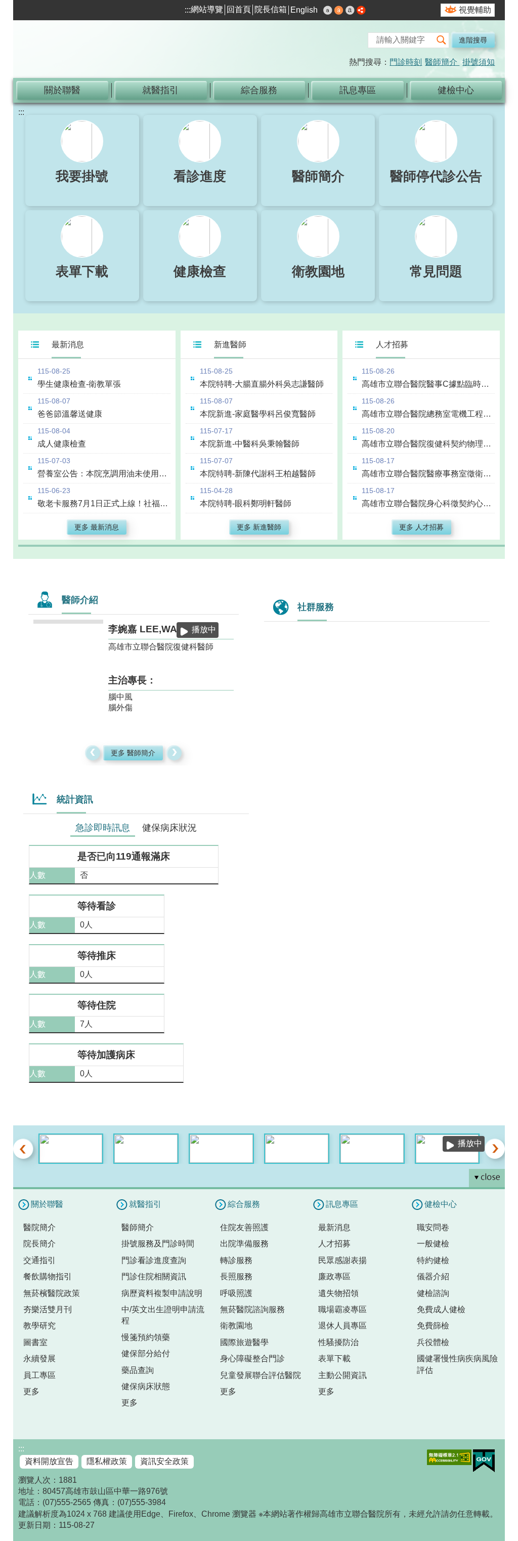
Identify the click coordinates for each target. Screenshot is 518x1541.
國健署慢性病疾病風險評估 (457, 1364)
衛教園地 (236, 1325)
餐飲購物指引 (47, 1276)
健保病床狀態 (145, 1386)
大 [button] (350, 10)
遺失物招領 (338, 1293)
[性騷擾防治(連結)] (221, 1148)
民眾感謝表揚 (342, 1260)
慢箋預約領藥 (145, 1337)
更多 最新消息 (96, 527)
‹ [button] (93, 753)
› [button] (174, 753)
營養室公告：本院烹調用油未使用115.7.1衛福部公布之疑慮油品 (103, 473)
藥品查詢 (137, 1370)
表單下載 (334, 1358)
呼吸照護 (236, 1293)
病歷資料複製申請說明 (161, 1293)
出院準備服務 (244, 1243)
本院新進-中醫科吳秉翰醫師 (249, 443)
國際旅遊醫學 (244, 1342)
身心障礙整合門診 (252, 1358)
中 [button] (338, 10)
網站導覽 (207, 9)
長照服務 (236, 1276)
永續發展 (39, 1358)
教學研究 (39, 1325)
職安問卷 (433, 1227)
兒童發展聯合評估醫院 (260, 1375)
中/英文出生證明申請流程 (162, 1315)
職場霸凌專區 (342, 1309)
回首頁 (239, 9)
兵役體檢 (433, 1342)
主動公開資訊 (342, 1375)
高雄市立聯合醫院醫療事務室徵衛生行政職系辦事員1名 (428, 473)
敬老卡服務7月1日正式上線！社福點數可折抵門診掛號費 (103, 503)
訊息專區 (357, 90)
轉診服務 (236, 1260)
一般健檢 (433, 1243)
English (304, 10)
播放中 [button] (204, 629)
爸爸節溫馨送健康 (69, 414)
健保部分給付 (145, 1353)
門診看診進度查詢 (153, 1260)
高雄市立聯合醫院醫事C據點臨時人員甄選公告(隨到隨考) (428, 384)
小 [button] (327, 10)
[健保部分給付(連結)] (296, 1148)
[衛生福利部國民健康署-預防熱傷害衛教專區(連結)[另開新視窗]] (71, 1148)
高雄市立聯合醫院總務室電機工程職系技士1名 (428, 414)
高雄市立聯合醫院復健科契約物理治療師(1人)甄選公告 (428, 443)
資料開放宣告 (49, 1461)
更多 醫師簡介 (133, 753)
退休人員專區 (342, 1325)
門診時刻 (406, 62)
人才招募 (334, 1243)
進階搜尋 (473, 40)
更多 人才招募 (421, 527)
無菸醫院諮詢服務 (252, 1309)
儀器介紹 (433, 1276)
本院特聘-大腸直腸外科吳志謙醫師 (262, 384)
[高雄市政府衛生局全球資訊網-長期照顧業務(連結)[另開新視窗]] (372, 1148)
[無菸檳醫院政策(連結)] (146, 1148)
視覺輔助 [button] (475, 10)
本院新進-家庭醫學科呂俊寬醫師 (258, 414)
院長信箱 (270, 9)
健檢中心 (456, 90)
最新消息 (334, 1227)
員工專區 (39, 1375)
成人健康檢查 (61, 443)
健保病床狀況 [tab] (169, 828)
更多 (31, 1391)
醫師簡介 (442, 62)
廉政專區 (334, 1276)
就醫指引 (160, 90)
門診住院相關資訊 (153, 1276)
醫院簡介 (39, 1227)
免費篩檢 (433, 1325)
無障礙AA (449, 1457)
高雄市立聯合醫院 (127, 50)
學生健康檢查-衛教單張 (79, 384)
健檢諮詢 (433, 1293)
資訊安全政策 (164, 1461)
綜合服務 (259, 90)
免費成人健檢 (441, 1309)
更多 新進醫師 (259, 527)
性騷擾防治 (338, 1342)
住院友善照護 (244, 1227)
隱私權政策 (107, 1461)
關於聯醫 (62, 90)
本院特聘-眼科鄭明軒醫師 (245, 503)
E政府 (484, 1460)
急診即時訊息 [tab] (102, 828)
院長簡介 (39, 1243)
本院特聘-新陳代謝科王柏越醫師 (258, 473)
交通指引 (39, 1260)
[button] (441, 40)
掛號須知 (478, 62)
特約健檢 (433, 1260)
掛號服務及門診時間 (157, 1243)
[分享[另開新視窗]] (361, 11)
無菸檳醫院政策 (51, 1293)
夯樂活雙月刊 (47, 1309)
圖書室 (35, 1342)
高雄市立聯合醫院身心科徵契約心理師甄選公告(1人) (428, 503)
